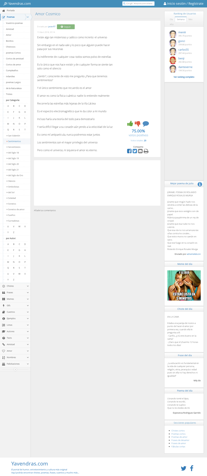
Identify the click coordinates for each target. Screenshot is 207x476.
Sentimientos (14, 141)
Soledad (12, 198)
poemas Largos (13, 82)
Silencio (11, 181)
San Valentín (14, 135)
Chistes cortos (178, 430)
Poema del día (184, 390)
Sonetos (12, 203)
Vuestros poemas (14, 23)
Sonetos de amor (16, 209)
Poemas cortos (178, 433)
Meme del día (184, 263)
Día (171, 19)
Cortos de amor (13, 64)
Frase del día (185, 355)
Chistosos (10, 46)
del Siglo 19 (13, 158)
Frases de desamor (180, 440)
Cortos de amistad (15, 58)
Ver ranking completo (184, 76)
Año (172, 24)
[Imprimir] (146, 152)
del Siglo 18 (13, 152)
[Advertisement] (97, 183)
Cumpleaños (12, 70)
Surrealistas (13, 220)
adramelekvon (194, 254)
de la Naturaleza (14, 88)
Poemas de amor (179, 436)
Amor (8, 34)
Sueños (11, 215)
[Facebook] (129, 152)
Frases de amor (178, 443)
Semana (181, 19)
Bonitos (9, 40)
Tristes (9, 94)
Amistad (10, 29)
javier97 (51, 26)
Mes (190, 19)
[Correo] (140, 152)
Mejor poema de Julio (181, 183)
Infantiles (10, 76)
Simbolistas (13, 186)
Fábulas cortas (178, 446)
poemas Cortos (13, 52)
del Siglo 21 (13, 169)
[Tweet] (135, 152)
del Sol (11, 192)
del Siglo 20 (13, 164)
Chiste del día (184, 308)
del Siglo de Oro (15, 175)
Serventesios (14, 146)
